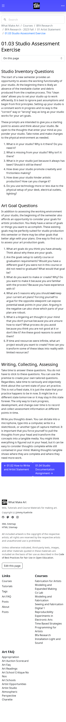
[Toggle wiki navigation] (3, 6)
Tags (5, 591)
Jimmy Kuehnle (24, 512)
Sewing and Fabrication (49, 604)
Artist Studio (9, 688)
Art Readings (9, 668)
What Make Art (10, 25)
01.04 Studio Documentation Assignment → (44, 469)
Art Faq (6, 664)
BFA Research (44, 25)
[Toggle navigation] (63, 6)
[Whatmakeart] (36, 6)
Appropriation (10, 657)
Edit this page (12, 566)
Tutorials (7, 586)
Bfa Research (43, 635)
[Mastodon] (8, 517)
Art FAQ (6, 596)
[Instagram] (17, 517)
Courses (28, 25)
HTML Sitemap (9, 527)
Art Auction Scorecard (15, 661)
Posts (5, 601)
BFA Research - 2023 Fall (19, 29)
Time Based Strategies (48, 623)
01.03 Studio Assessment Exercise (25, 33)
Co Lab (39, 592)
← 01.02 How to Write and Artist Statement (17, 467)
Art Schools (9, 680)
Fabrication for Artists (48, 581)
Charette (7, 699)
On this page (11, 58)
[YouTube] (13, 517)
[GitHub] (3, 517)
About (5, 607)
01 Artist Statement (49, 29)
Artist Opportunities (14, 684)
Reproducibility (44, 612)
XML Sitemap (9, 523)
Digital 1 (40, 608)
